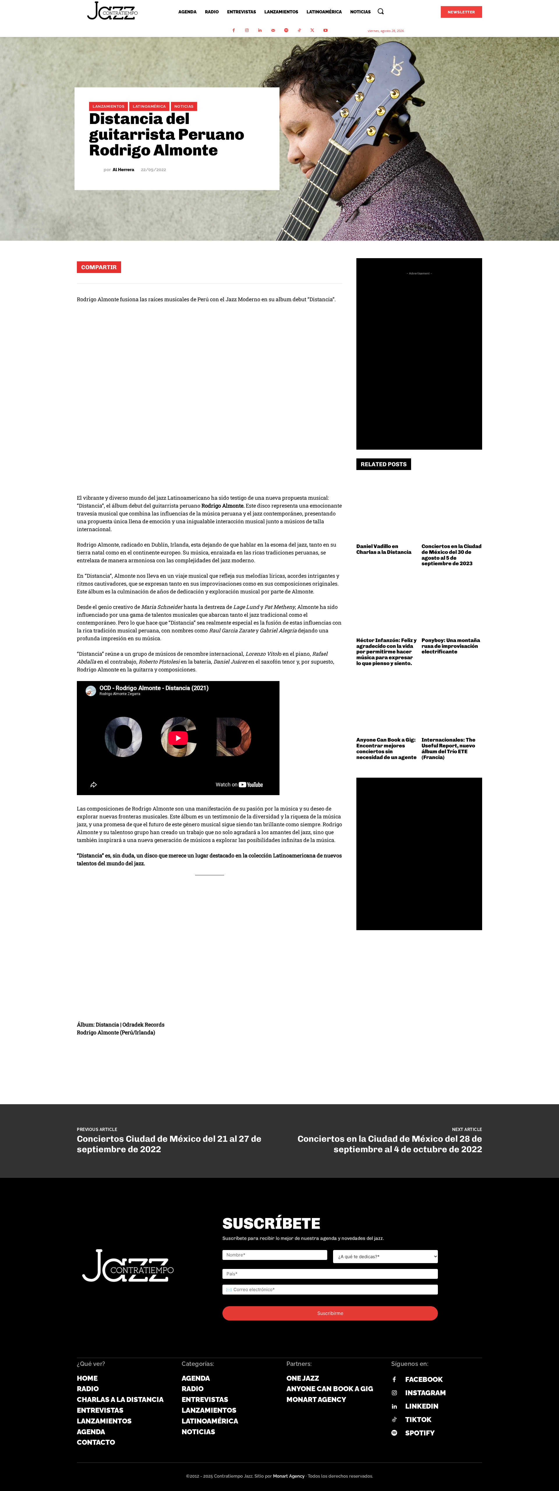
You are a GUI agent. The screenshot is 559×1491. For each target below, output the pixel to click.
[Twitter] (312, 30)
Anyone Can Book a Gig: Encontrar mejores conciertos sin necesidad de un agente (386, 748)
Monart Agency (289, 1476)
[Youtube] (325, 30)
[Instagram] (247, 30)
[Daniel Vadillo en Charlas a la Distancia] (386, 510)
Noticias (184, 106)
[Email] (315, 267)
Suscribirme (330, 1313)
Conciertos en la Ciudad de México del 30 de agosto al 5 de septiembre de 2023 (452, 555)
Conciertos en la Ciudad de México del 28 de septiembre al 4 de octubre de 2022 (390, 1144)
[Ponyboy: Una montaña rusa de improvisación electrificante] (452, 604)
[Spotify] (286, 30)
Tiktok (418, 1419)
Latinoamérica (149, 106)
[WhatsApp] (263, 267)
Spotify (420, 1433)
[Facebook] (234, 30)
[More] (333, 267)
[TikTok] (299, 30)
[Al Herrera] (96, 169)
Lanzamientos (108, 106)
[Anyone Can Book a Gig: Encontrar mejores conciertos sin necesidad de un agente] (386, 704)
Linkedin (421, 1406)
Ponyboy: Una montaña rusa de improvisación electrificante (451, 646)
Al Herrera (123, 170)
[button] (380, 11)
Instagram (425, 1393)
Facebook (424, 1379)
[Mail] (273, 30)
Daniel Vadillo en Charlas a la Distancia (383, 549)
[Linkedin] (260, 30)
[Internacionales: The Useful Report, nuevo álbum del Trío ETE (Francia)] (452, 704)
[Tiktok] (394, 1420)
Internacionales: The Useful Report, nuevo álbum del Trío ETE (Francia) (448, 748)
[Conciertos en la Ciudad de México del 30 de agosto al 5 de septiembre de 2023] (452, 510)
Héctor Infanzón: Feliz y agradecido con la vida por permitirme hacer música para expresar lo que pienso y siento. (386, 651)
